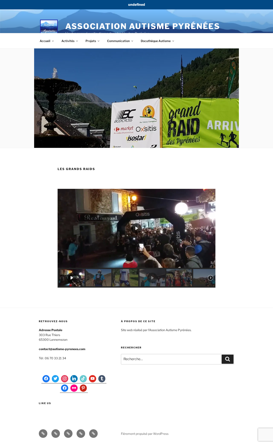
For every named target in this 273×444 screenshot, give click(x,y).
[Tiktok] (83, 378)
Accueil (45, 41)
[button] (71, 277)
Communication (118, 41)
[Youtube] (92, 378)
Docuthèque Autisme (156, 41)
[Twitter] (55, 378)
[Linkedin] (74, 378)
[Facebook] (46, 378)
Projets (91, 41)
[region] (136, 238)
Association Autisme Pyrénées (142, 26)
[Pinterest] (83, 388)
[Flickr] (74, 388)
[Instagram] (64, 378)
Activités (67, 41)
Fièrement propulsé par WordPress (144, 433)
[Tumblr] (102, 378)
